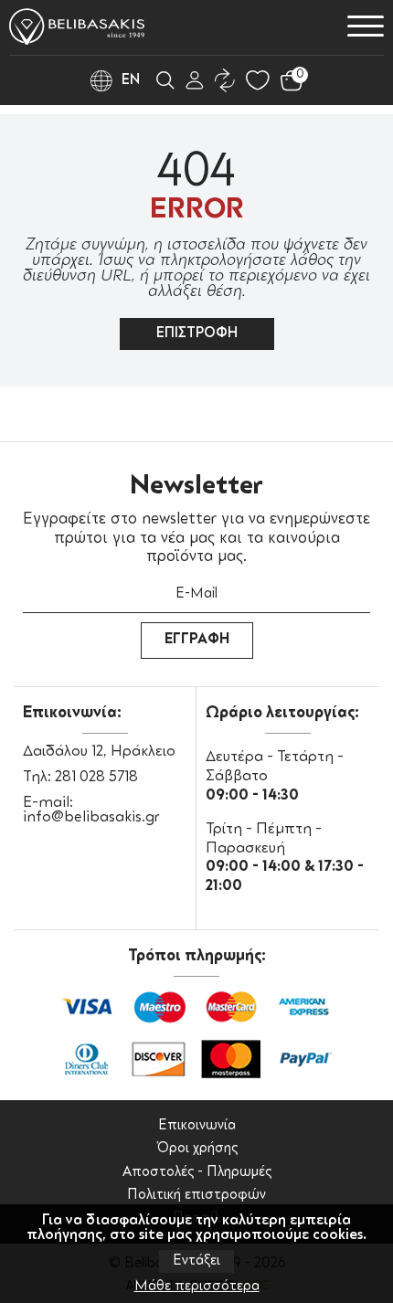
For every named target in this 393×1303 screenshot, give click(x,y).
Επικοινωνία (197, 1126)
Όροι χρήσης (197, 1149)
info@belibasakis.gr (91, 817)
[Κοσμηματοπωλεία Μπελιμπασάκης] (76, 26)
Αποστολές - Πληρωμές (196, 1173)
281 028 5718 (96, 777)
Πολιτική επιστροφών (196, 1195)
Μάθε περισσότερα (197, 1287)
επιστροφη (197, 334)
